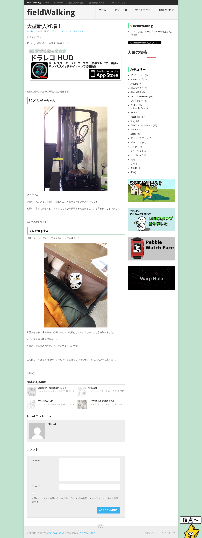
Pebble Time (139, 108)
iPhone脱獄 (136, 92)
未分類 (134, 168)
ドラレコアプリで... (118, 3)
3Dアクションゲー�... (54, 3)
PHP (133, 112)
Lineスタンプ (137, 101)
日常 (54, 31)
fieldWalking (51, 12)
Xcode (133, 134)
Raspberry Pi (137, 117)
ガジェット (136, 142)
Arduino (134, 84)
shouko (30, 31)
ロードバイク (137, 155)
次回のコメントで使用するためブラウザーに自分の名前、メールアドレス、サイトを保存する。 (75, 500)
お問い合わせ (166, 9)
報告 (133, 159)
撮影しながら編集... (76, 3)
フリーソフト (137, 151)
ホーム (102, 9)
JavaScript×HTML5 (140, 96)
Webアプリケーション (141, 125)
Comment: (37, 460)
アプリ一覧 (120, 9)
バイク (134, 146)
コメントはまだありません (71, 31)
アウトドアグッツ (139, 138)
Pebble (134, 105)
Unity (133, 121)
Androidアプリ (138, 79)
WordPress (136, 129)
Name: (35, 486)
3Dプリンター (137, 75)
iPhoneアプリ (137, 88)
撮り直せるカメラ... (97, 3)
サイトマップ (142, 9)
